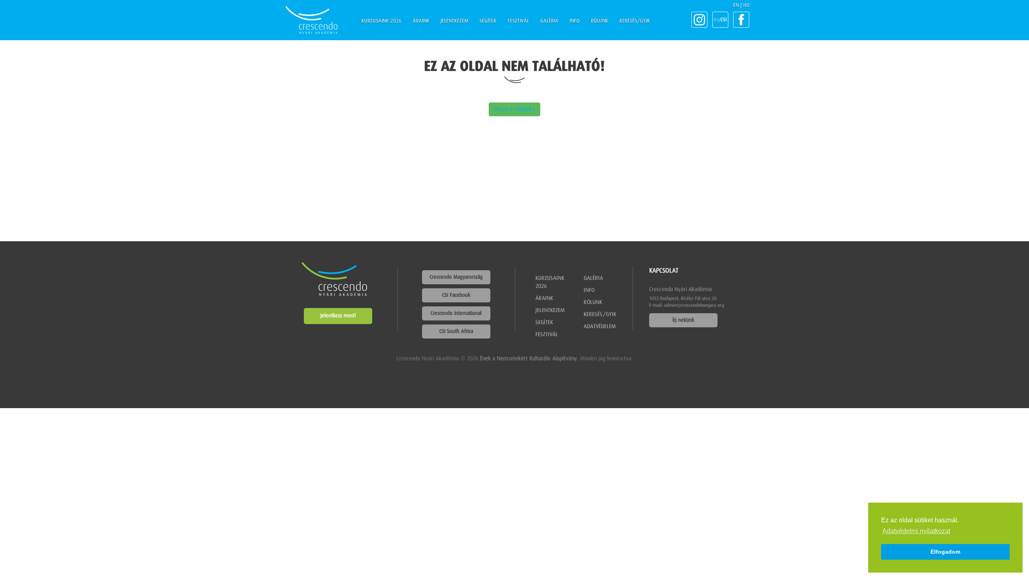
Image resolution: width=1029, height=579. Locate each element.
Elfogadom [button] (945, 551)
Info (575, 21)
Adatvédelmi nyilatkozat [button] (916, 531)
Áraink (421, 21)
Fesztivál (518, 21)
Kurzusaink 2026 (381, 21)
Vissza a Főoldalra (514, 109)
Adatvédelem (600, 326)
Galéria (549, 21)
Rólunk (599, 21)
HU (746, 5)
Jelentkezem (454, 21)
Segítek (488, 21)
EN (736, 5)
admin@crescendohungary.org (694, 305)
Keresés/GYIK (634, 21)
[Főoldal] (311, 20)
